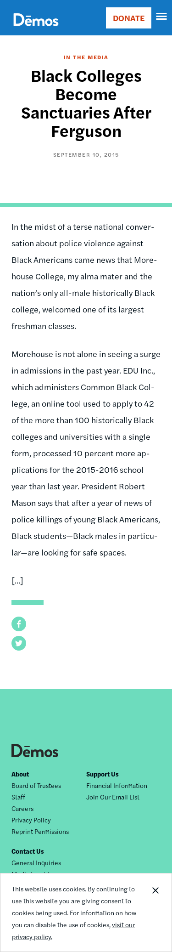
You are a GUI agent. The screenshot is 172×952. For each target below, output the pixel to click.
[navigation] (162, 16)
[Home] (36, 30)
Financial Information (116, 785)
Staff (18, 796)
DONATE (128, 17)
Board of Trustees (36, 785)
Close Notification (155, 912)
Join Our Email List (112, 796)
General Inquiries (36, 862)
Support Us (102, 773)
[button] (18, 624)
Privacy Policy (31, 819)
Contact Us (27, 851)
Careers (22, 808)
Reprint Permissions (40, 831)
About (20, 773)
